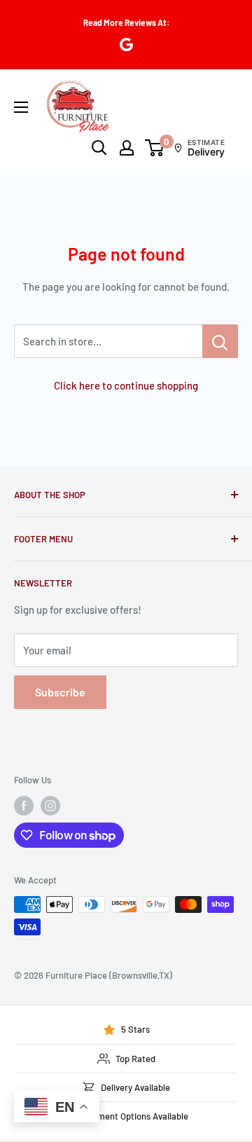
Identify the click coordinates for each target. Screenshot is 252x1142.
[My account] (127, 148)
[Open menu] (21, 107)
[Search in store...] (220, 341)
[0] (155, 147)
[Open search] (99, 148)
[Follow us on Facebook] (24, 806)
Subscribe (60, 692)
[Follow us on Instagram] (50, 806)
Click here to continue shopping (126, 385)
